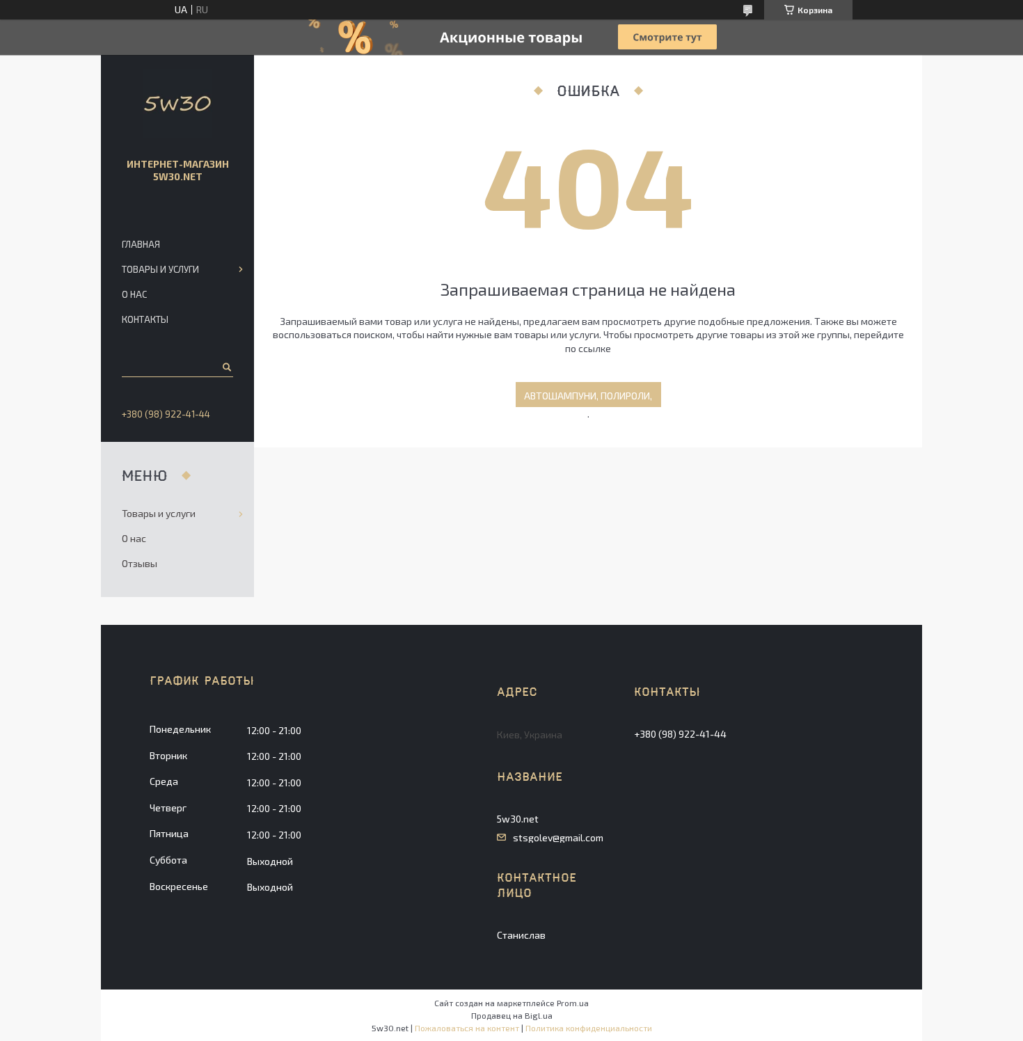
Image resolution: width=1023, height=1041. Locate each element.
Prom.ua (573, 1003)
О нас (134, 294)
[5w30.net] (177, 103)
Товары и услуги (160, 269)
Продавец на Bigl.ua (512, 1015)
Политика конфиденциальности (588, 1028)
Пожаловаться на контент (467, 1028)
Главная (141, 244)
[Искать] (226, 366)
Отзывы (139, 563)
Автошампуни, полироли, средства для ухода (588, 398)
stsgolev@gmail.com (558, 838)
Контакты (145, 319)
